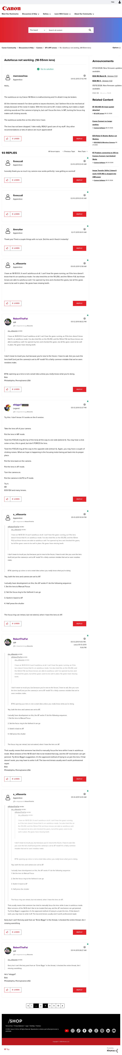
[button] (94, 508)
